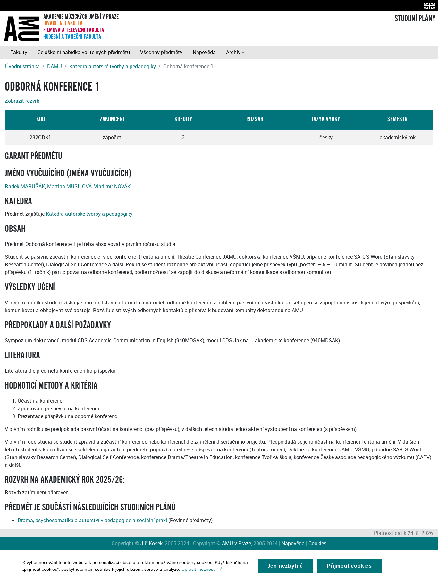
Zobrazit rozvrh (22, 100)
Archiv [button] (233, 52)
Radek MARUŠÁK (25, 186)
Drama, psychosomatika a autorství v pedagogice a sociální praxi (92, 520)
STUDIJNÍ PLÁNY (415, 18)
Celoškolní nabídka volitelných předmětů (84, 52)
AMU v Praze (236, 543)
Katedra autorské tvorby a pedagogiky (112, 66)
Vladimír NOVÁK (112, 186)
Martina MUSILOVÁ (69, 186)
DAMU (54, 66)
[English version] (428, 6)
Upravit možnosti (198, 569)
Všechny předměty (161, 52)
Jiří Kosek (151, 543)
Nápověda (204, 52)
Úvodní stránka (22, 66)
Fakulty (18, 52)
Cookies (317, 543)
